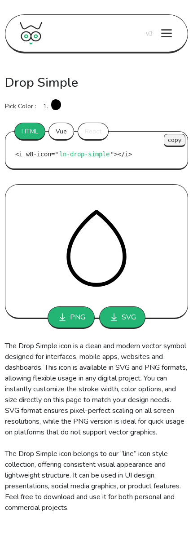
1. (45, 106)
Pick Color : (20, 106)
